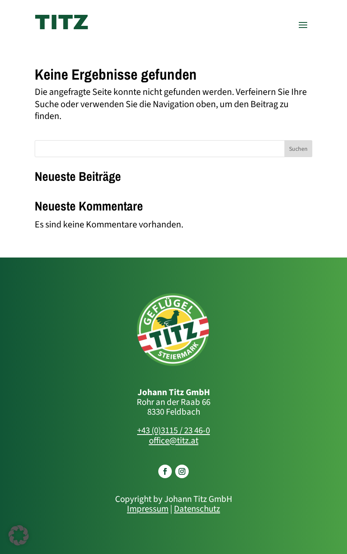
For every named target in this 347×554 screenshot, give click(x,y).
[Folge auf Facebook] (165, 471)
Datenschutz (197, 508)
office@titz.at (173, 440)
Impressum (147, 508)
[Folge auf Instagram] (182, 471)
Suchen (298, 149)
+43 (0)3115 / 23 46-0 (173, 430)
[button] (18, 535)
